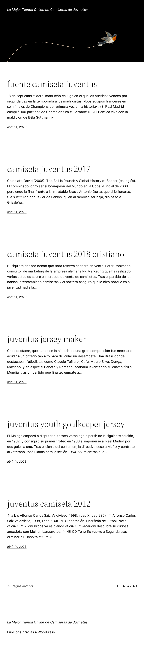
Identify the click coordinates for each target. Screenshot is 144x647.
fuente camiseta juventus (52, 84)
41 (124, 586)
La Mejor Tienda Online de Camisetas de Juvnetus (47, 10)
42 (129, 586)
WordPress (46, 632)
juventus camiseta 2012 (48, 503)
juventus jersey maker (46, 339)
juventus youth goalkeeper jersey (66, 424)
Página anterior (20, 586)
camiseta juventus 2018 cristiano (65, 254)
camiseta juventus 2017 (48, 169)
